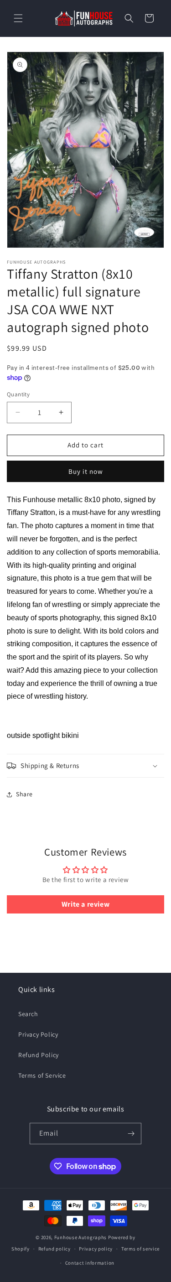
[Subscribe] (131, 1133)
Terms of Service (42, 1075)
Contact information (89, 1263)
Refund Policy (38, 1055)
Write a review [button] (85, 904)
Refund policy (54, 1249)
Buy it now (85, 471)
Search (28, 1014)
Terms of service (140, 1249)
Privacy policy (96, 1249)
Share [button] (24, 794)
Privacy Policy (38, 1034)
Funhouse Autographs (80, 1237)
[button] (18, 18)
